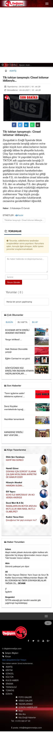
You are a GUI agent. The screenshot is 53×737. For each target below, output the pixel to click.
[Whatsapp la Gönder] (32, 125)
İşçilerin (8, 591)
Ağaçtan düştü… (25, 65)
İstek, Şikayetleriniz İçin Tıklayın (14, 660)
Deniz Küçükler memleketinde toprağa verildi (14, 409)
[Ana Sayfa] (14, 632)
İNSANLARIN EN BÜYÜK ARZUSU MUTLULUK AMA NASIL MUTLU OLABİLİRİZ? (21, 508)
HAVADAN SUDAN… (15, 485)
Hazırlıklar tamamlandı (14, 419)
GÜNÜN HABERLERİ (28, 707)
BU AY (35, 322)
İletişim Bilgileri (11, 653)
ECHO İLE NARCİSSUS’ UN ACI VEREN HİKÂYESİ (20, 496)
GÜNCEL (10, 673)
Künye (8, 656)
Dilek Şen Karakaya (15, 456)
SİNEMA (9, 683)
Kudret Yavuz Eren (15, 516)
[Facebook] (14, 125)
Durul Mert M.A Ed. (15, 502)
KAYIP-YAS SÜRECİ (14, 460)
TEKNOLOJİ (11, 687)
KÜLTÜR (9, 676)
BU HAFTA (22, 322)
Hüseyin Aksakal (14, 482)
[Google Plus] (48, 641)
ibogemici (10, 597)
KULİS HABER (12, 680)
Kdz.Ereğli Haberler (27, 717)
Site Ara (22, 714)
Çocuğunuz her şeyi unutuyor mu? (21, 520)
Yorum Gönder (13, 282)
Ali (6, 571)
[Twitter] (20, 125)
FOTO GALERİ (25, 697)
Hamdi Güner (12, 468)
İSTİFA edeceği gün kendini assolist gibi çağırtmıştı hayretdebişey (23, 601)
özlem (8, 549)
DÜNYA (9, 693)
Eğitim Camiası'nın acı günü (17, 358)
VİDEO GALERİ (25, 700)
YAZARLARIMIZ (26, 703)
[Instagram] (38, 641)
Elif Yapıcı (10, 491)
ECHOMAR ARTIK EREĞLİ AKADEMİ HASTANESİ (17, 331)
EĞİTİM (9, 670)
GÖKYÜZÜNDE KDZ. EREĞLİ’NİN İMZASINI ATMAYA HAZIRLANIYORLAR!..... (19, 370)
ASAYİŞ (12, 70)
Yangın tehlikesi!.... (13, 339)
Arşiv (21, 710)
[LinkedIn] (26, 125)
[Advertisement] (26, 35)
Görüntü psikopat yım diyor (17, 566)
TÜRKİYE (10, 690)
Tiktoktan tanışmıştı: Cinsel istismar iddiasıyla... (24, 220)
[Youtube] (43, 641)
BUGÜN (9, 322)
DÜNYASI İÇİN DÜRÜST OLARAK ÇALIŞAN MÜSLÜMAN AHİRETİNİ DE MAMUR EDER (21, 474)
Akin (7, 563)
